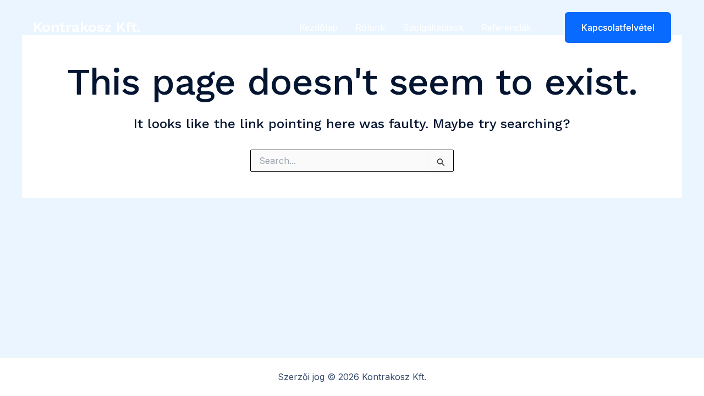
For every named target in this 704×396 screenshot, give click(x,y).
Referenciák (506, 27)
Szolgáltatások (433, 27)
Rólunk (370, 27)
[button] (611, 27)
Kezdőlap (318, 27)
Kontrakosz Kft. (87, 27)
